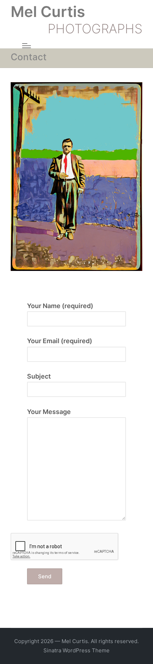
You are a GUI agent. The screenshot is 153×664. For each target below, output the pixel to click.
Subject (39, 376)
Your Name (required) (60, 306)
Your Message (49, 411)
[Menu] (26, 45)
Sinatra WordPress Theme (76, 650)
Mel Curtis (48, 12)
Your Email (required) (59, 341)
